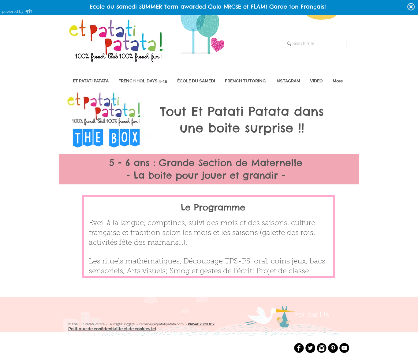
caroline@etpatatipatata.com (161, 324)
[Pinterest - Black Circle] (333, 348)
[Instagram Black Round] (322, 348)
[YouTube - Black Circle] (344, 348)
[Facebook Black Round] (299, 348)
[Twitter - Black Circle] (310, 348)
